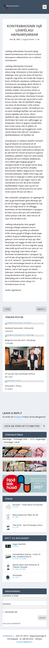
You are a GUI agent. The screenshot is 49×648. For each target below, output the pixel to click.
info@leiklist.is (8, 636)
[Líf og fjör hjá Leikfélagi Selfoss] (24, 358)
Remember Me (11, 612)
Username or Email (10, 596)
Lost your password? (12, 623)
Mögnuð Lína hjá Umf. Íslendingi (20, 340)
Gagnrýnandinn (28, 39)
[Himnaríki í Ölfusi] (24, 381)
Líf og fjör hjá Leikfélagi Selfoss (20, 374)
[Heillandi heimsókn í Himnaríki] (24, 323)
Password (7, 604)
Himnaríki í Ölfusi (13, 386)
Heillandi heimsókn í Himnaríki (19, 328)
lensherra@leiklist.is (24, 642)
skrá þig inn (18, 417)
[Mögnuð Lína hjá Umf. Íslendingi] (24, 336)
